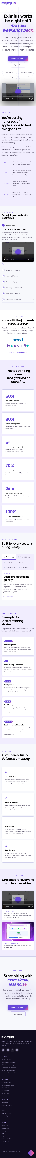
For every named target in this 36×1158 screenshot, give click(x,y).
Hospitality (5, 1116)
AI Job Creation (6, 1059)
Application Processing (8, 1062)
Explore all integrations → (18, 352)
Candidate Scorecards (8, 1073)
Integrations (5, 1128)
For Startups (5, 1090)
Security (21, 1154)
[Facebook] (8, 1050)
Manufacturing (6, 1113)
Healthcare (5, 1108)
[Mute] (29, 99)
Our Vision (5, 1125)
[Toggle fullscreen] (32, 99)
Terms (8, 1154)
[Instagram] (12, 1050)
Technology (5, 1102)
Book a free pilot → (18, 59)
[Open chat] (31, 1153)
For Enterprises (6, 1082)
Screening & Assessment (9, 1070)
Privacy (3, 1154)
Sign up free (18, 65)
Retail (3, 1110)
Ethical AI (26, 1154)
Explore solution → (9, 597)
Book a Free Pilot (7, 1139)
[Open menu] (32, 3)
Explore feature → (8, 264)
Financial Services (7, 1105)
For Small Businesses (8, 1085)
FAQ (3, 1136)
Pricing (4, 1131)
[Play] (4, 99)
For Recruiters (6, 1093)
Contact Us (5, 1141)
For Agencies (5, 1088)
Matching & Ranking (8, 1065)
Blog (3, 1133)
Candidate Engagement (9, 1067)
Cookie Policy (14, 1154)
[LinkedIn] (3, 1050)
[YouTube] (17, 1050)
